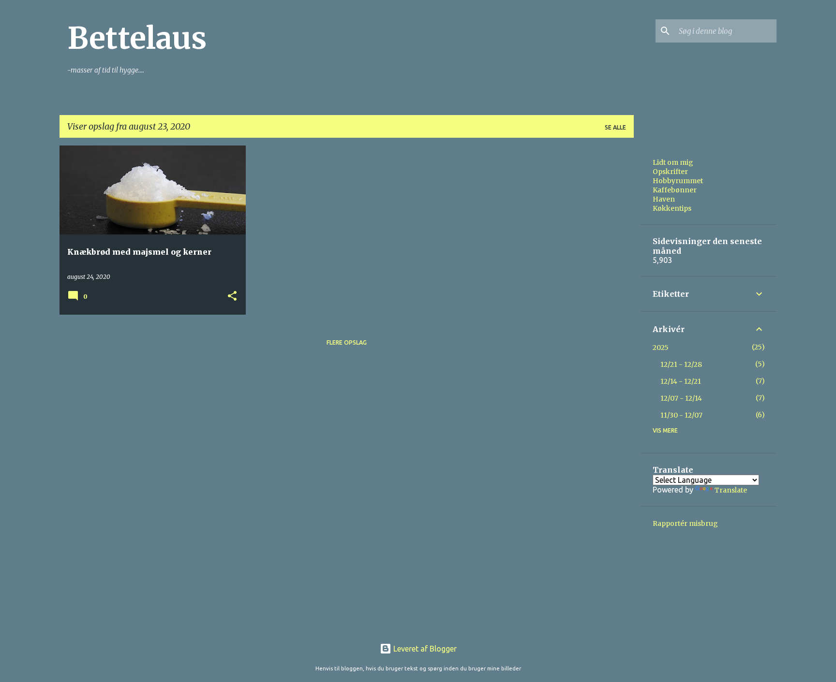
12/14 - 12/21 (680, 381)
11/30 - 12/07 (681, 415)
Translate (731, 490)
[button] (232, 296)
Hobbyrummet (678, 180)
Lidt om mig (673, 162)
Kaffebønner (675, 190)
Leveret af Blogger (424, 648)
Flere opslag (347, 342)
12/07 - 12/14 (681, 398)
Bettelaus (137, 38)
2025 (661, 347)
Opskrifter (670, 171)
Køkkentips (672, 208)
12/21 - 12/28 (681, 364)
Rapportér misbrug (685, 523)
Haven (664, 199)
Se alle (615, 127)
